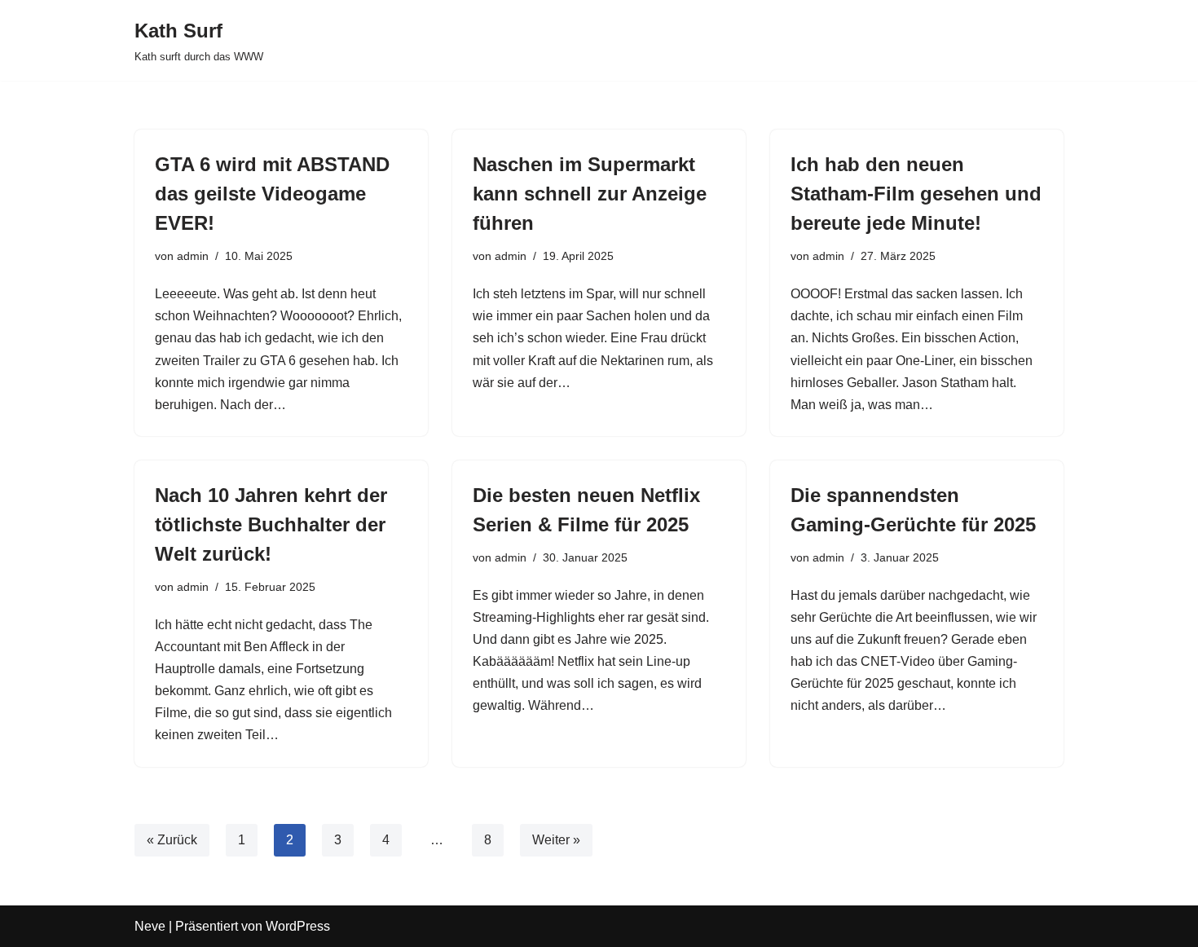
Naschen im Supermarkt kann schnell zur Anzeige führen (590, 193)
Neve (149, 926)
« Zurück (172, 840)
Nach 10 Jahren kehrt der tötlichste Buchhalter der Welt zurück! (271, 524)
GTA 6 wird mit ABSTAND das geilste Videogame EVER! (272, 193)
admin (193, 255)
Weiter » (556, 840)
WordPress (298, 926)
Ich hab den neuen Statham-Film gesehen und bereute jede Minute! (916, 193)
